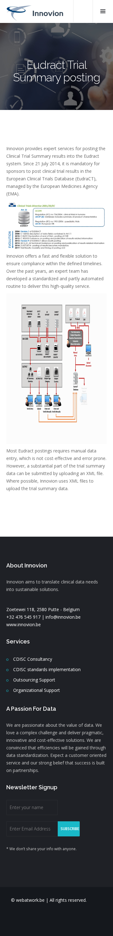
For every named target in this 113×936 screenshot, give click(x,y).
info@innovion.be (63, 617)
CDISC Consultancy (32, 659)
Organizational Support (36, 690)
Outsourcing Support (34, 680)
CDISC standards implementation (47, 669)
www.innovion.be (23, 624)
